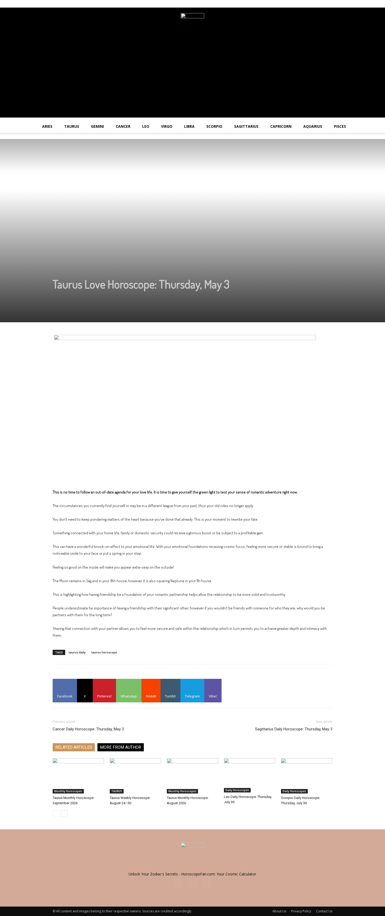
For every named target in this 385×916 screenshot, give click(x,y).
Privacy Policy (301, 911)
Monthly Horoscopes (68, 791)
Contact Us (324, 911)
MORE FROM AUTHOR (120, 747)
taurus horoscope (104, 652)
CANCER (123, 126)
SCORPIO (214, 126)
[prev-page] (56, 813)
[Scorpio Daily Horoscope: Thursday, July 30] (306, 775)
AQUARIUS (312, 126)
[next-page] (64, 813)
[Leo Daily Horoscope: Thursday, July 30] (249, 775)
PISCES (340, 126)
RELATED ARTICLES (73, 747)
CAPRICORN (281, 126)
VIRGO (166, 126)
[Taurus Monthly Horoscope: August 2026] (192, 775)
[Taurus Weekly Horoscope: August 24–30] (135, 775)
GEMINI (97, 126)
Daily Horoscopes (237, 790)
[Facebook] (311, 3)
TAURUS (71, 126)
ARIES (47, 126)
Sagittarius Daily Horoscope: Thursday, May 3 (293, 729)
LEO (145, 126)
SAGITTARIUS (246, 126)
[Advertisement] (192, 81)
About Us (279, 911)
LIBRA (189, 126)
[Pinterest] (328, 3)
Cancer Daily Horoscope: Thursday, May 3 (88, 729)
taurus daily (77, 652)
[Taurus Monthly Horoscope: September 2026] (78, 775)
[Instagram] (320, 3)
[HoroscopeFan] (192, 25)
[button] (378, 126)
